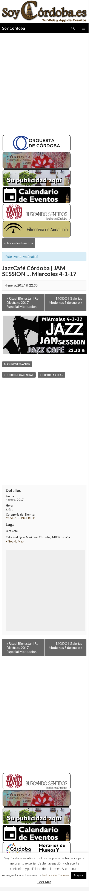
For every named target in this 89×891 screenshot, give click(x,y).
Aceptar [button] (79, 877)
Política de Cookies (55, 877)
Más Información (17, 364)
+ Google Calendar (19, 374)
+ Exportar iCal (51, 374)
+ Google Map (15, 541)
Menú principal (83, 28)
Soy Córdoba (13, 28)
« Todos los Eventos (18, 243)
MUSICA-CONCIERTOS (20, 518)
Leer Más (44, 883)
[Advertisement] (44, 82)
